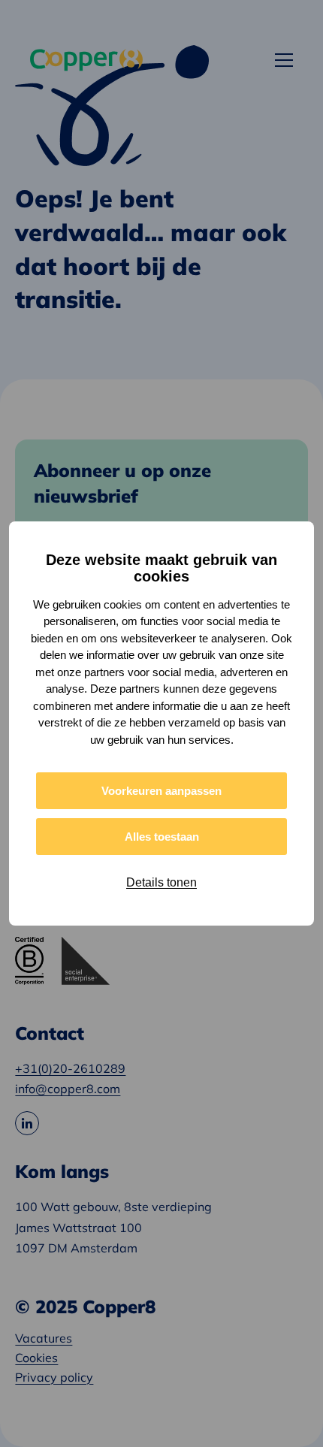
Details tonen (161, 882)
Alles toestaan (162, 836)
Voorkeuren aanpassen (161, 790)
